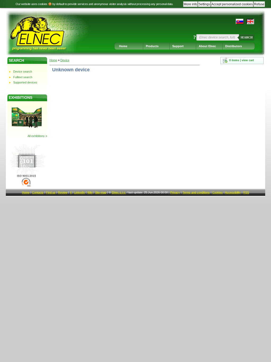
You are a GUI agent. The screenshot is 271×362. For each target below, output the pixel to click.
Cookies (217, 192)
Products (152, 46)
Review (62, 192)
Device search (22, 71)
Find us (51, 192)
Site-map (100, 192)
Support (178, 46)
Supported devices (25, 82)
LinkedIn (79, 192)
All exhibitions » (37, 136)
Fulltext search (22, 77)
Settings (204, 4)
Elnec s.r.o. (119, 192)
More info (190, 4)
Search (247, 37)
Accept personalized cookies (232, 4)
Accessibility (233, 192)
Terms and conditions (196, 192)
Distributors (233, 46)
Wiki (90, 192)
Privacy (175, 192)
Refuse (259, 4)
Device (64, 60)
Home (123, 46)
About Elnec (207, 46)
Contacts (38, 192)
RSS (246, 192)
